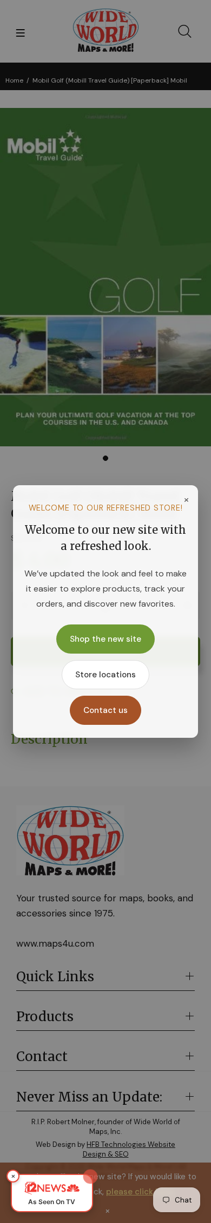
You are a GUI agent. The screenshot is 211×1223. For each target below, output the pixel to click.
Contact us (105, 710)
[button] (52, 1193)
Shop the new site (105, 639)
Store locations (105, 674)
